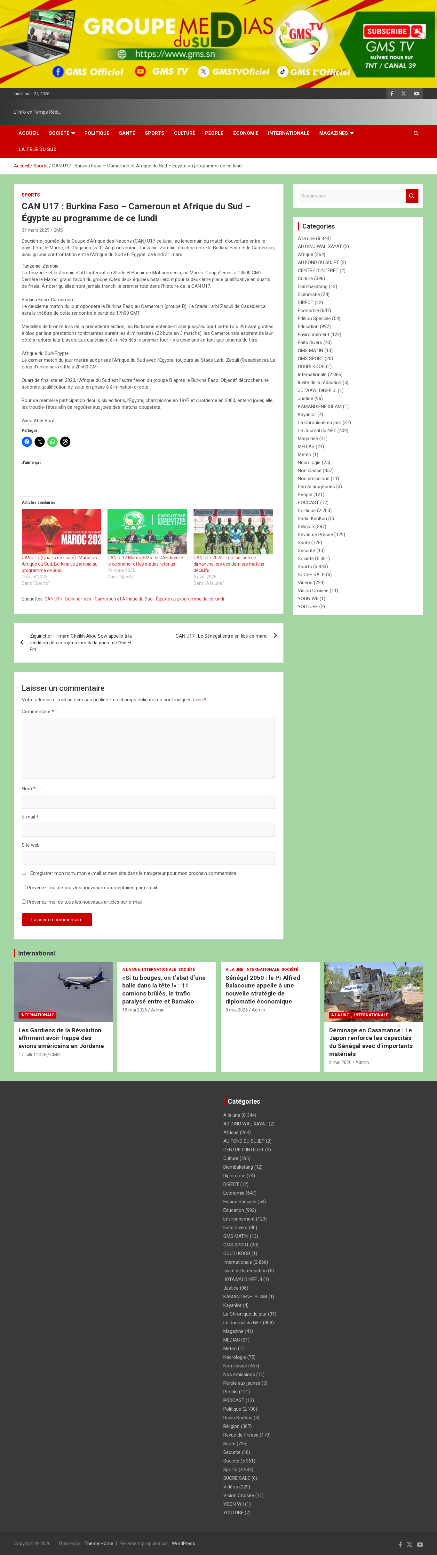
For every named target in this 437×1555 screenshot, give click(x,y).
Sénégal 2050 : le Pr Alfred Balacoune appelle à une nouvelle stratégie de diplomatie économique (263, 989)
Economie (308, 310)
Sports (154, 133)
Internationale (289, 133)
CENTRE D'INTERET (318, 270)
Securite (306, 550)
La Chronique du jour (319, 422)
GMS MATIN (310, 350)
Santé (127, 133)
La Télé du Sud (38, 149)
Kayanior (307, 414)
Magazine (308, 438)
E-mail (30, 817)
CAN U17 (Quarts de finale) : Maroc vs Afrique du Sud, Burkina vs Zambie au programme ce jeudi (60, 564)
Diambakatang (313, 286)
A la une (306, 238)
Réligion (306, 526)
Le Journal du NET (317, 430)
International (36, 953)
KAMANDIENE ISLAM (320, 406)
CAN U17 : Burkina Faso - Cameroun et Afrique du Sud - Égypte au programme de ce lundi (134, 598)
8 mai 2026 (237, 1009)
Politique (96, 133)
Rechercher (412, 196)
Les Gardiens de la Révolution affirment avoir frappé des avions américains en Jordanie (61, 1038)
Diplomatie (309, 294)
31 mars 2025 (36, 230)
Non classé (310, 470)
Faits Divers (310, 342)
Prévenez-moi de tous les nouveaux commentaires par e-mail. (92, 887)
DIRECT (306, 302)
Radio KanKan (312, 518)
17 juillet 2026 (32, 1054)
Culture (184, 133)
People (214, 133)
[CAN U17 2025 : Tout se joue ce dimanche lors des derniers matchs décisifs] (233, 531)
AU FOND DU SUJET (318, 262)
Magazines (333, 133)
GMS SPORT (310, 358)
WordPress (183, 1543)
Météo (304, 454)
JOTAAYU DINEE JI (317, 390)
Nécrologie (309, 462)
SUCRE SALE (311, 574)
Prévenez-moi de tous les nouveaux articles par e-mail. (85, 902)
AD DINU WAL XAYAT (320, 246)
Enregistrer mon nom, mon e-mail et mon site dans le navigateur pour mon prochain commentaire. (133, 873)
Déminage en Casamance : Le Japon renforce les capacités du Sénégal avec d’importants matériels (371, 1042)
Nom (29, 789)
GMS (58, 230)
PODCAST (308, 502)
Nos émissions (314, 478)
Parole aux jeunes (316, 486)
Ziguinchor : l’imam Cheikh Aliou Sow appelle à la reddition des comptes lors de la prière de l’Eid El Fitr (81, 642)
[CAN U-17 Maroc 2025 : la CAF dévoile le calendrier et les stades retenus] (147, 531)
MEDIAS (306, 446)
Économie (245, 133)
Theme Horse (98, 1543)
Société (59, 133)
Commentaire (38, 711)
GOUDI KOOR (311, 366)
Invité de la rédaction (319, 382)
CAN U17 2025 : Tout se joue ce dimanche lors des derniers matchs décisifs (229, 564)
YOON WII (308, 598)
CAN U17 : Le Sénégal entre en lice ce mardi (221, 636)
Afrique (305, 254)
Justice (305, 398)
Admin (157, 1009)
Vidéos (305, 582)
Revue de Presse (315, 534)
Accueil (29, 133)
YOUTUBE (308, 606)
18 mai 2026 (134, 1009)
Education (308, 326)
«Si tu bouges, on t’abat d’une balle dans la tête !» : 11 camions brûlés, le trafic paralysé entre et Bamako (164, 989)
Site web (31, 845)
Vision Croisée (313, 590)
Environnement (313, 334)
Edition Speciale (314, 318)
